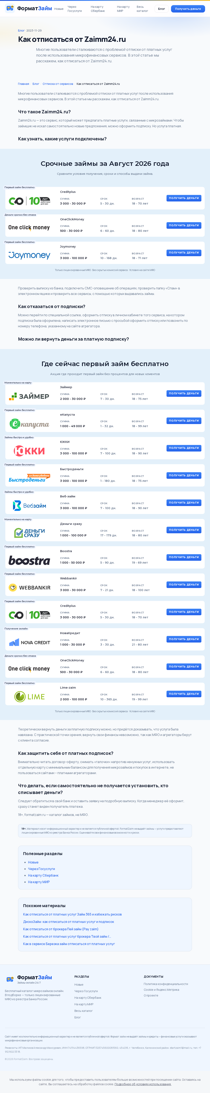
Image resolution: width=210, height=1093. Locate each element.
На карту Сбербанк (98, 9)
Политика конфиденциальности (166, 984)
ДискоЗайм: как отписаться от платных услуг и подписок (68, 921)
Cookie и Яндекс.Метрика (161, 990)
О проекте (151, 995)
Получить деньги (188, 9)
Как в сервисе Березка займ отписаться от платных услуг (69, 944)
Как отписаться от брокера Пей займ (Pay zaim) (61, 929)
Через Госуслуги (75, 9)
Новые (59, 9)
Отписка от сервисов (58, 84)
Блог (161, 9)
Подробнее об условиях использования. (143, 1084)
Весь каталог (142, 9)
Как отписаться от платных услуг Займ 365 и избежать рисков (72, 914)
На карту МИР (123, 9)
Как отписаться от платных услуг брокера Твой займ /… (67, 936)
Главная (23, 84)
